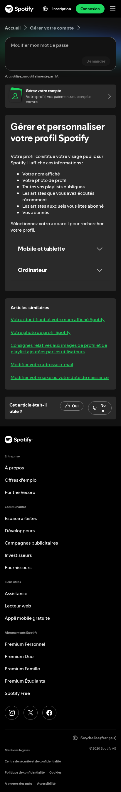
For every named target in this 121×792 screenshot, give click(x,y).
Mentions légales (17, 750)
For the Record (20, 492)
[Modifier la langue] (45, 8)
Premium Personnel (25, 644)
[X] (30, 713)
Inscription (61, 8)
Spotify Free (17, 693)
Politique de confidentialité (25, 772)
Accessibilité (46, 783)
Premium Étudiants (25, 681)
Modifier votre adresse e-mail (42, 364)
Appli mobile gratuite (27, 618)
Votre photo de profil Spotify (40, 332)
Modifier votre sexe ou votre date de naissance (60, 377)
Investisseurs (18, 555)
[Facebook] (49, 713)
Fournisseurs (18, 567)
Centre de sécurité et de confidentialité (33, 761)
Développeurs (20, 530)
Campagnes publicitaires (31, 543)
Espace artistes (21, 518)
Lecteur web (18, 605)
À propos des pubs (18, 783)
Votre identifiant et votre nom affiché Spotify (58, 319)
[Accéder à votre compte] (107, 96)
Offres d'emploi (21, 480)
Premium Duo (19, 656)
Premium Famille (22, 668)
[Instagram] (12, 713)
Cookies (55, 772)
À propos (14, 467)
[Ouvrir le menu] (112, 9)
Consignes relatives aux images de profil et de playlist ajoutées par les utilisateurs (59, 348)
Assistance (16, 593)
